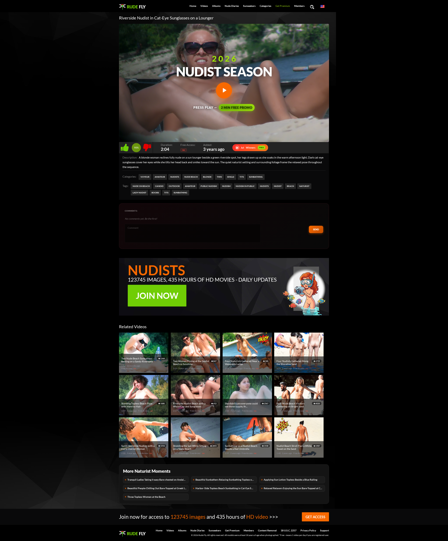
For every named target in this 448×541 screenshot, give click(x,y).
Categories (265, 5)
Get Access (315, 517)
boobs (155, 192)
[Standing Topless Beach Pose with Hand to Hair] (144, 413)
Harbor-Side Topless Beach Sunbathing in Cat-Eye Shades (226, 488)
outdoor (174, 186)
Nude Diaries (232, 5)
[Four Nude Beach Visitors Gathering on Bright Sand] (299, 413)
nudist (278, 186)
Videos (204, 5)
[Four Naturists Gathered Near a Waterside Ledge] (248, 371)
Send (316, 229)
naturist (304, 186)
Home (193, 5)
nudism (226, 186)
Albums (216, 5)
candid (159, 186)
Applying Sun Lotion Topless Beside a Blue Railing (290, 479)
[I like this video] (125, 146)
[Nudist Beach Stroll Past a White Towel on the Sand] (299, 456)
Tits (242, 176)
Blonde (207, 176)
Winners (250, 147)
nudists (264, 186)
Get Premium (282, 5)
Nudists (174, 176)
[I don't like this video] (147, 146)
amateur (190, 186)
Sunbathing (256, 176)
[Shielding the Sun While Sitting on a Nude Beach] (196, 456)
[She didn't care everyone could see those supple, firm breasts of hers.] (248, 413)
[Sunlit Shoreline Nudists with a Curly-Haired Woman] (144, 456)
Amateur (160, 176)
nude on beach (141, 186)
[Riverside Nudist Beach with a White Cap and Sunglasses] (196, 413)
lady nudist (139, 192)
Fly (136, 6)
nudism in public (245, 186)
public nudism (209, 186)
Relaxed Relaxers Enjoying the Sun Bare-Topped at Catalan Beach (294, 488)
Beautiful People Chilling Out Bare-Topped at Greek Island (158, 488)
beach (290, 186)
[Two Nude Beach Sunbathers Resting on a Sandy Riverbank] (144, 371)
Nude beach (191, 176)
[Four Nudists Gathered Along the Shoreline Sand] (299, 371)
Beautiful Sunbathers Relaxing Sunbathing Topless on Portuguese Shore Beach (226, 479)
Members (299, 5)
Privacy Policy (308, 530)
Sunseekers (249, 5)
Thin (219, 176)
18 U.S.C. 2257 (288, 530)
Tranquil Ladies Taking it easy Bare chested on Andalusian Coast (158, 479)
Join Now (157, 296)
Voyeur (145, 176)
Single (230, 176)
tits (166, 192)
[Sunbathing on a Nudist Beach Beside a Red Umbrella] (248, 456)
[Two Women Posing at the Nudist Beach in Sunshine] (196, 371)
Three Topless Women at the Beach (146, 496)
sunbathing (180, 192)
